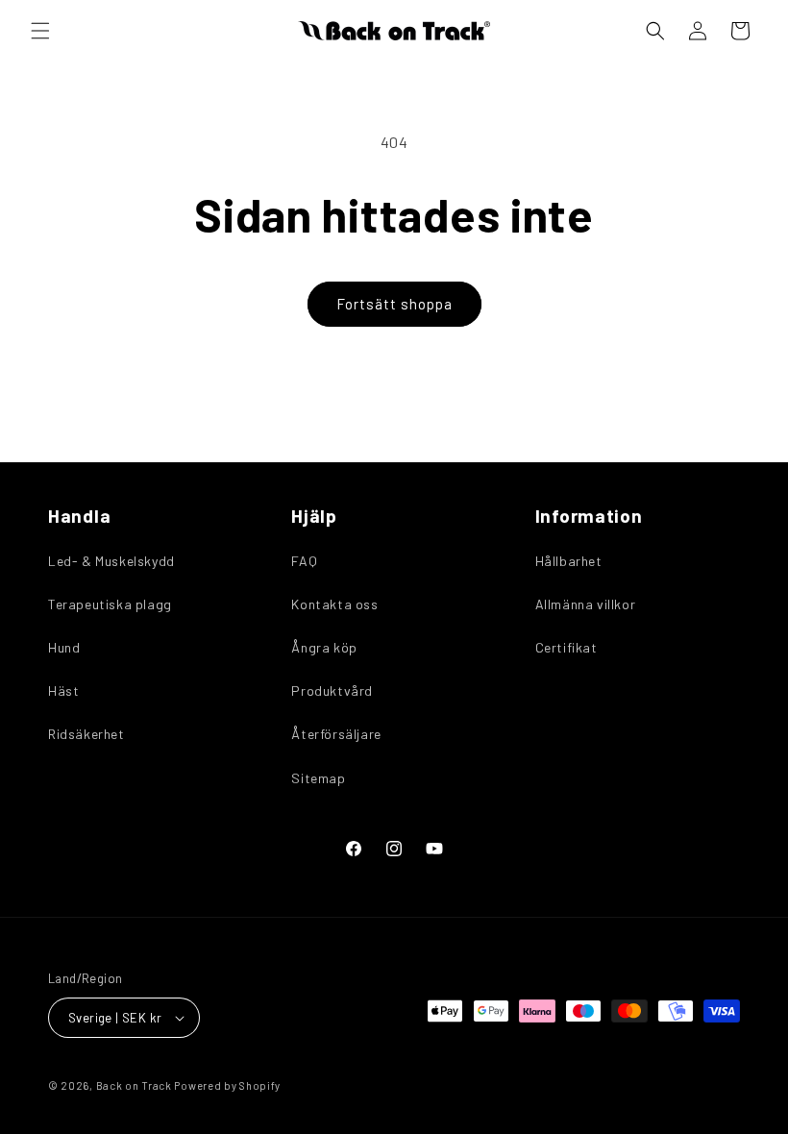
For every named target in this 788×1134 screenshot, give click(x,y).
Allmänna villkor (585, 604)
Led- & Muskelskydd (111, 561)
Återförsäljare (336, 734)
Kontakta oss (334, 604)
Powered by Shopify (227, 1085)
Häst (63, 690)
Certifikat (566, 647)
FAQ (304, 561)
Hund (64, 647)
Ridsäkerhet (86, 734)
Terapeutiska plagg (110, 604)
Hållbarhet (569, 561)
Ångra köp (324, 647)
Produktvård (332, 690)
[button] (40, 31)
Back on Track (134, 1085)
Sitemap (318, 778)
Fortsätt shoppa (394, 303)
